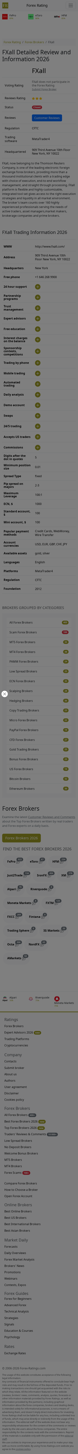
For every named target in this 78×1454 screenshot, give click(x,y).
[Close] (4, 694)
